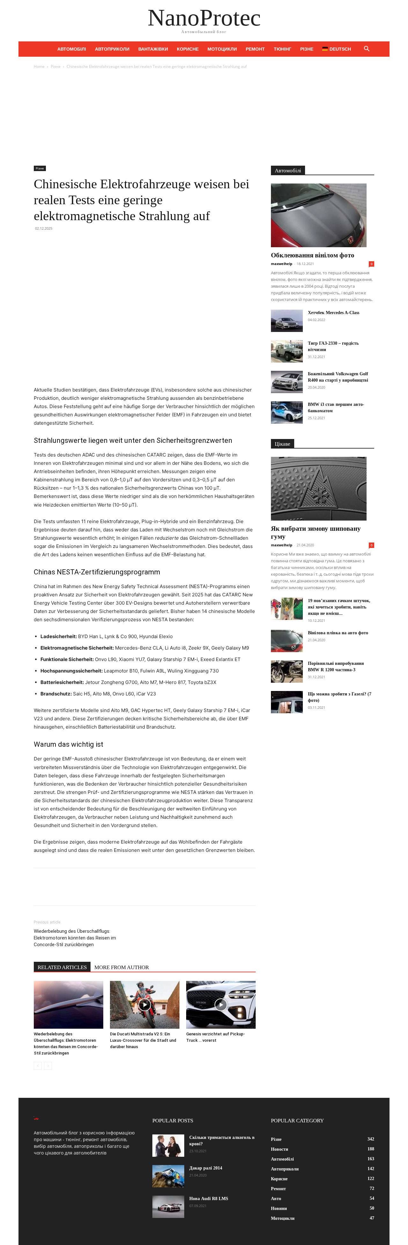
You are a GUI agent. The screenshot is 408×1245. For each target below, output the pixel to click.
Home (39, 66)
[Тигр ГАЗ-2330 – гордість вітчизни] (287, 351)
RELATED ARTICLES (62, 967)
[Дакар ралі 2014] (168, 1176)
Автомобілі (71, 49)
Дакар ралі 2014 (205, 1168)
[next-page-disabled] (48, 1066)
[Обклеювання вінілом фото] (322, 215)
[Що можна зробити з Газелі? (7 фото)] (287, 702)
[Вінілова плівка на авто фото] (287, 641)
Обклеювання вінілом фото (312, 255)
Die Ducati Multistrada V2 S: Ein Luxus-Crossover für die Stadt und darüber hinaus (143, 1040)
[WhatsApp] (84, 242)
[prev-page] (38, 1066)
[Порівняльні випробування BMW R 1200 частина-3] (287, 671)
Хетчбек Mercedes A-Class (333, 312)
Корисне (188, 49)
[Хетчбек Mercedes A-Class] (287, 321)
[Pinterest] (69, 242)
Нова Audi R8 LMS (208, 1198)
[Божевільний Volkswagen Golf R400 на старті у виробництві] (287, 382)
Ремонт (255, 49)
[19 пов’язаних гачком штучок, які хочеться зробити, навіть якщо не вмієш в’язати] (287, 609)
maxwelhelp (281, 263)
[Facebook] (40, 242)
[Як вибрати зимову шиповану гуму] (322, 489)
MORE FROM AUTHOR (121, 967)
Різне (306, 49)
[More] (99, 242)
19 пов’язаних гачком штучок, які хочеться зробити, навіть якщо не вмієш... (339, 607)
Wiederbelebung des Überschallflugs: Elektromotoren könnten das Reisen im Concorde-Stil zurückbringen (75, 937)
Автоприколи (112, 49)
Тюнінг (282, 49)
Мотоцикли (222, 49)
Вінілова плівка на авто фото (338, 632)
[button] (366, 50)
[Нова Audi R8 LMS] (168, 1207)
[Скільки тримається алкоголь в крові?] (168, 1145)
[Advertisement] (204, 117)
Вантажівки (153, 49)
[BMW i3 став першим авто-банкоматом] (287, 412)
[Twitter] (54, 242)
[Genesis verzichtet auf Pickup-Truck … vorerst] (221, 1005)
